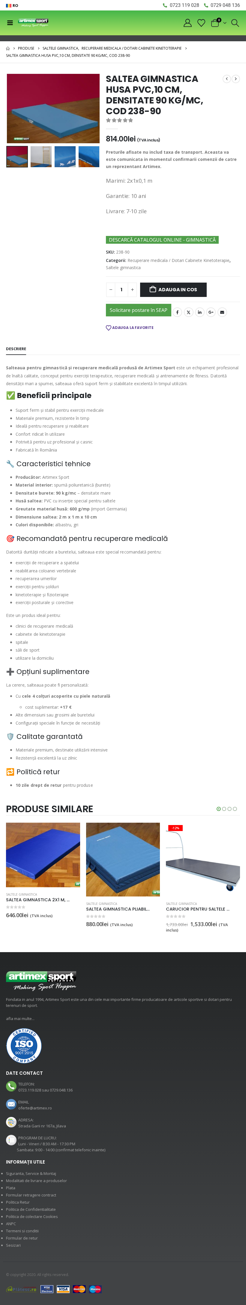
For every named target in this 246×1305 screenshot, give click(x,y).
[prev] (227, 79)
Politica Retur (18, 1202)
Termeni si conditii (22, 1231)
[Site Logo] (33, 23)
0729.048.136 (61, 1090)
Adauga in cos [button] (70, 832)
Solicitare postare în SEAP (138, 310)
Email (222, 312)
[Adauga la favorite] (77, 904)
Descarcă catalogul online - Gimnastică (162, 240)
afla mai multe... (20, 1018)
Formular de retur (22, 1238)
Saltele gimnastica (123, 267)
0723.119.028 (29, 1090)
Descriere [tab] (16, 348)
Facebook (177, 312)
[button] (235, 23)
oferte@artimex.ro (35, 1108)
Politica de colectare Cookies (32, 1216)
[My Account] (187, 23)
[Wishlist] (201, 23)
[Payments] (54, 1289)
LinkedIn (200, 312)
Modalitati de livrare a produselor (36, 1180)
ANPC (11, 1223)
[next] (236, 79)
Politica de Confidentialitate (31, 1209)
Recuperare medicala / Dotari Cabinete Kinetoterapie (179, 260)
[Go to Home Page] (8, 48)
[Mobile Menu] (10, 22)
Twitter (189, 312)
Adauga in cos (177, 289)
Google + (211, 312)
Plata (10, 1187)
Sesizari (13, 1245)
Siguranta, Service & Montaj (31, 1173)
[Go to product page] (43, 860)
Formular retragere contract (31, 1195)
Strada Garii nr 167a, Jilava (42, 1126)
